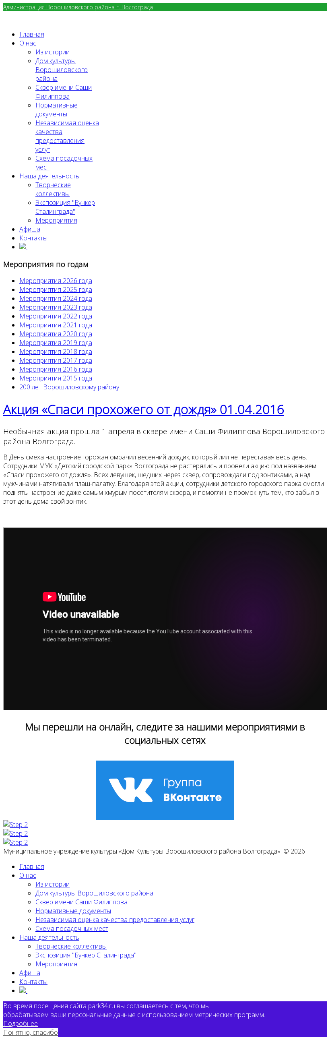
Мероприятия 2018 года (55, 351)
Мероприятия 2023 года (55, 307)
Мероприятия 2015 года (55, 378)
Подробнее (20, 1023)
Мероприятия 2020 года (55, 333)
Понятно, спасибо (30, 1032)
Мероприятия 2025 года (55, 289)
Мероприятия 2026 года (55, 280)
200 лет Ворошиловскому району (69, 387)
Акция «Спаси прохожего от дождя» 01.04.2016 (143, 409)
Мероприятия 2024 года (55, 298)
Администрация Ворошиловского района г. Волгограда (78, 7)
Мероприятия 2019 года (55, 342)
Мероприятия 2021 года (55, 324)
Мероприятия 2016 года (55, 369)
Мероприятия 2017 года (55, 360)
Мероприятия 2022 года (55, 316)
